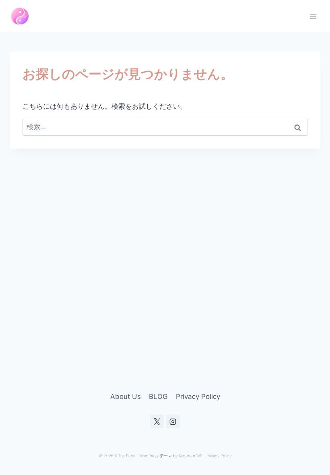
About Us (125, 396)
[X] (157, 421)
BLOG (158, 396)
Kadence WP (190, 455)
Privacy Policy (198, 396)
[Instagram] (173, 421)
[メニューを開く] (312, 16)
